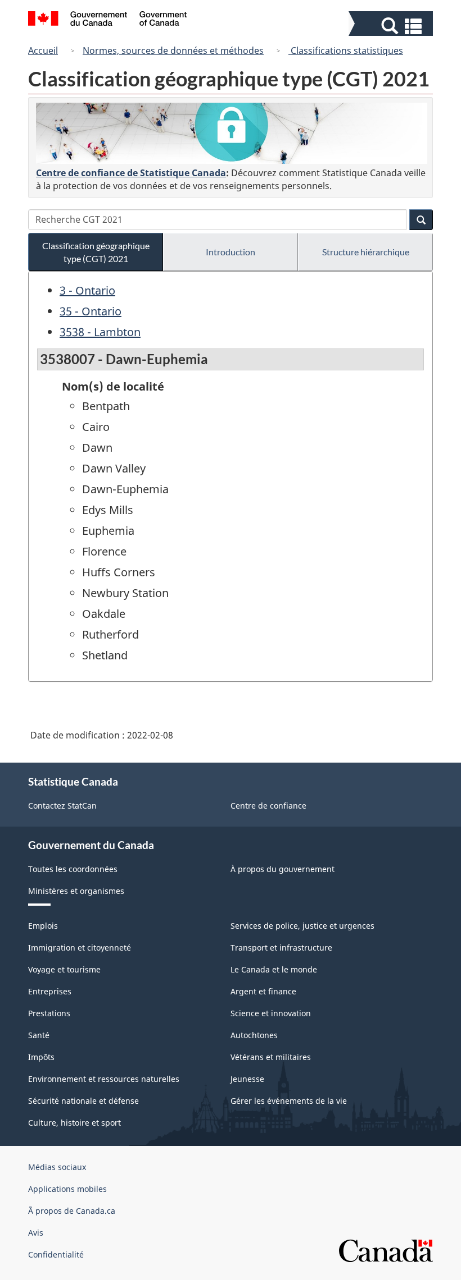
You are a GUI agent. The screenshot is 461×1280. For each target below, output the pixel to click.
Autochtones (254, 1035)
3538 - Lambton (100, 332)
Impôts (41, 1057)
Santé (38, 1035)
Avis (35, 1232)
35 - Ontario (90, 311)
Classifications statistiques (345, 50)
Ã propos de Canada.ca (71, 1210)
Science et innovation (271, 1013)
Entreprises (49, 991)
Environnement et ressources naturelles (103, 1078)
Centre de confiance (268, 805)
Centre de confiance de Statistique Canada (131, 173)
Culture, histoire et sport (74, 1122)
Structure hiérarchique (365, 251)
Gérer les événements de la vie (289, 1100)
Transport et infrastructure (281, 947)
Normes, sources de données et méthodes (173, 50)
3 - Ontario (87, 290)
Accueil (43, 50)
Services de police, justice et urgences (302, 925)
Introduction (230, 251)
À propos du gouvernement (283, 869)
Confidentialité (56, 1254)
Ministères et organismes (76, 891)
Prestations (49, 1013)
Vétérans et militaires (271, 1057)
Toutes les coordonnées (72, 869)
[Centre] (231, 133)
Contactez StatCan (62, 805)
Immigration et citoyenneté (79, 947)
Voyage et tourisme (64, 969)
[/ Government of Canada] (107, 20)
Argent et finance (263, 991)
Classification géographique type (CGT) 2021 (96, 252)
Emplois (43, 925)
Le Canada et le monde (274, 969)
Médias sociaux (57, 1167)
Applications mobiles (67, 1188)
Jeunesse (247, 1078)
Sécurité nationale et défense (83, 1100)
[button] (392, 26)
